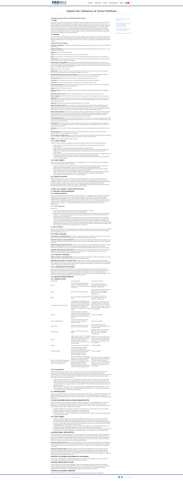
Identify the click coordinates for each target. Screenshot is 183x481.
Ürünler (105, 2)
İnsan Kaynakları (113, 2)
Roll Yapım (130, 477)
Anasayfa (90, 2)
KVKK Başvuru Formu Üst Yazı (123, 33)
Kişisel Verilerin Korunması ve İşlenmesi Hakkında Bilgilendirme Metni (123, 25)
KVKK (67, 477)
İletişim (121, 2)
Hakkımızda (98, 2)
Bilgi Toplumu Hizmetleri (75, 477)
